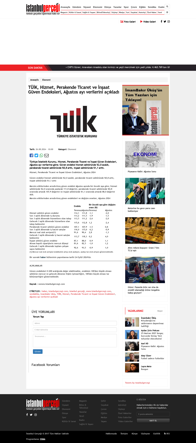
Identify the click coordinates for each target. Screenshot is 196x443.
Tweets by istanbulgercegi (137, 378)
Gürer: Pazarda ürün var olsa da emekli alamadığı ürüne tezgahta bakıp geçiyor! (143, 286)
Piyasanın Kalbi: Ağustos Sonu (142, 167)
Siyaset (87, 7)
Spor (126, 7)
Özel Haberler (124, 409)
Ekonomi (97, 7)
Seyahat (134, 12)
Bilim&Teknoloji (103, 12)
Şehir (103, 396)
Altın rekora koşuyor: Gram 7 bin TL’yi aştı (143, 245)
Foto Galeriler (125, 413)
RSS (168, 429)
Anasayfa (65, 7)
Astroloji (142, 12)
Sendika (152, 7)
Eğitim (142, 7)
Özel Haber (151, 12)
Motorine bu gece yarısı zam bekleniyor (141, 205)
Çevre (134, 7)
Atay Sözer (146, 351)
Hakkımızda (111, 429)
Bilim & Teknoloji (83, 402)
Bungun (144, 365)
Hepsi (160, 306)
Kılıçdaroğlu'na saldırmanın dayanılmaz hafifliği (152, 319)
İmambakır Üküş (148, 313)
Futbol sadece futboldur (152, 354)
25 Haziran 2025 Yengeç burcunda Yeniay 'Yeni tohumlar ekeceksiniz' (152, 332)
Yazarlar (117, 7)
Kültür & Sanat (75, 12)
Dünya (107, 7)
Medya (121, 12)
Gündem (76, 7)
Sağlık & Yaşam (88, 12)
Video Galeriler (125, 417)
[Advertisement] (98, 43)
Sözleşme (145, 429)
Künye (135, 429)
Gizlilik (156, 429)
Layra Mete (146, 362)
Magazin (64, 12)
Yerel (160, 12)
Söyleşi (114, 12)
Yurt (127, 12)
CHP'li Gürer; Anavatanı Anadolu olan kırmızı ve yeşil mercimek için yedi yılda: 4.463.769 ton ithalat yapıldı (111, 67)
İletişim (124, 429)
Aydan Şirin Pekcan (150, 326)
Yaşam (104, 417)
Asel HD (144, 339)
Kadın (161, 7)
